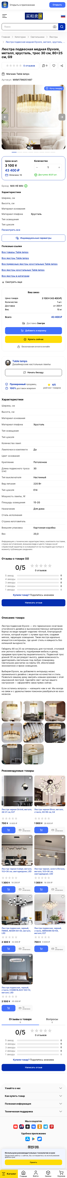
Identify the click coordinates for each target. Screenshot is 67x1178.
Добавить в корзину (35, 330)
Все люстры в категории (15, 276)
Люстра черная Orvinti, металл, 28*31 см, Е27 (17, 810)
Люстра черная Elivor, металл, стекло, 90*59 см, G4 (48, 810)
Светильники (37, 37)
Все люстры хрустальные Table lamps (23, 270)
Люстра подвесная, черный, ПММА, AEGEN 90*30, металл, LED (16, 930)
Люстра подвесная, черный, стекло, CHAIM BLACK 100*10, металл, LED (16, 990)
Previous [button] (5, 117)
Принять (33, 1162)
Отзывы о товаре (20, 1021)
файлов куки (10, 1157)
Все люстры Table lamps (15, 258)
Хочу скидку (55, 88)
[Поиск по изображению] (54, 26)
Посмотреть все (11, 229)
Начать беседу (35, 372)
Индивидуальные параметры (35, 238)
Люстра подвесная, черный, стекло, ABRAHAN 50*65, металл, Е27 (47, 930)
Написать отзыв (33, 602)
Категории (20, 37)
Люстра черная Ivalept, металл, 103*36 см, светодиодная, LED (17, 870)
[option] (33, 117)
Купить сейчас (36, 339)
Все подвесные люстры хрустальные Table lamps (30, 264)
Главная (6, 37)
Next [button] (62, 117)
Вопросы (52, 1021)
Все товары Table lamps (15, 252)
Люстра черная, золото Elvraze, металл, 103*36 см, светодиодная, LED (49, 871)
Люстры (53, 37)
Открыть (57, 4)
